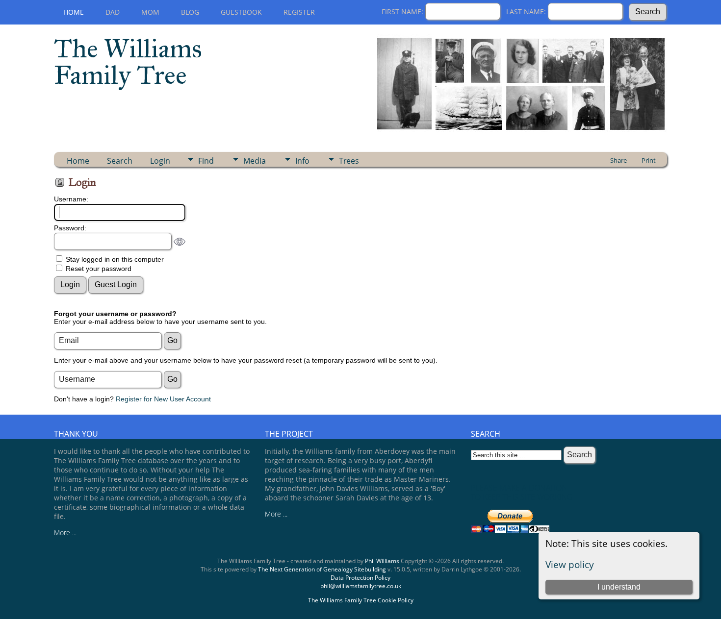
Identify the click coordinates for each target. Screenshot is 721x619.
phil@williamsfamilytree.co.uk (360, 586)
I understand (619, 587)
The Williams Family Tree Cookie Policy (360, 600)
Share (618, 160)
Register (299, 12)
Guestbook (241, 12)
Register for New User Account (163, 399)
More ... (65, 532)
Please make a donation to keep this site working (522, 492)
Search (119, 160)
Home (73, 12)
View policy (569, 564)
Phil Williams (382, 561)
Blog (190, 12)
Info (302, 160)
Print (649, 160)
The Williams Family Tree (128, 61)
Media (254, 160)
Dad (112, 12)
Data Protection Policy (360, 577)
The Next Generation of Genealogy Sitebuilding (322, 569)
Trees (349, 160)
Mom (150, 12)
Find (206, 160)
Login (160, 160)
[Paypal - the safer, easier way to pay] (510, 530)
